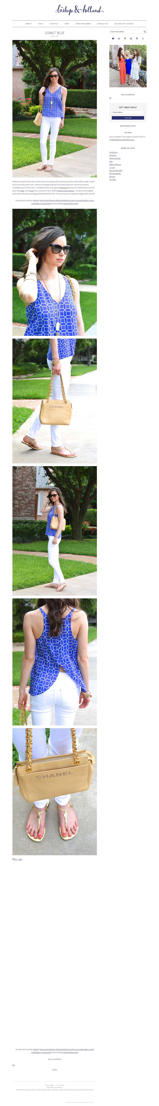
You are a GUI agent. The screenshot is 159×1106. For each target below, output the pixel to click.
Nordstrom (113, 152)
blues (32, 191)
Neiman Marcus (115, 164)
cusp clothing (63, 1090)
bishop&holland (79, 9)
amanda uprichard (41, 1090)
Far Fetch (112, 179)
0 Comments (60, 1085)
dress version (45, 200)
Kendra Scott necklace (66, 191)
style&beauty (59, 1087)
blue (49, 1090)
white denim (64, 187)
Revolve (112, 176)
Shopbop (112, 155)
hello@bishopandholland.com (122, 139)
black (22, 191)
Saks (111, 161)
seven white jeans (57, 200)
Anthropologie (114, 158)
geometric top (72, 1090)
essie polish (74, 203)
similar (35, 200)
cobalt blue (54, 33)
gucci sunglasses (44, 203)
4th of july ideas (30, 1090)
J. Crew (112, 167)
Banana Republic (115, 170)
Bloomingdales (115, 173)
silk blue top (90, 1090)
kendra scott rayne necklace (74, 200)
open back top (81, 1090)
